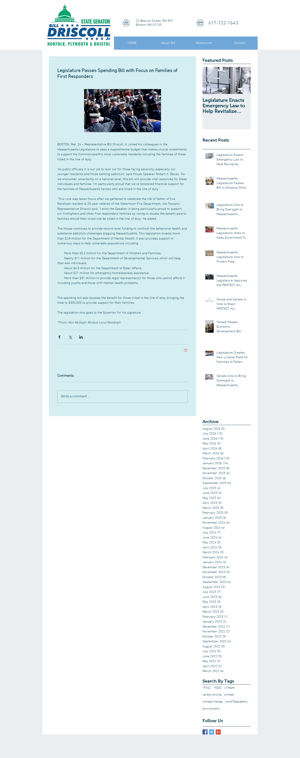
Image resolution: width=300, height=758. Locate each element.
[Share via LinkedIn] (81, 337)
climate (229, 695)
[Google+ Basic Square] (218, 731)
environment (210, 709)
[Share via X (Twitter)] (70, 337)
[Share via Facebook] (59, 337)
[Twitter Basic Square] (211, 731)
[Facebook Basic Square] (205, 731)
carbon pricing (211, 695)
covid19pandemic (236, 702)
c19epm (229, 688)
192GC (217, 688)
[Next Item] (244, 80)
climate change (212, 702)
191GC (206, 688)
